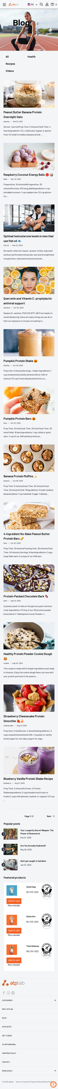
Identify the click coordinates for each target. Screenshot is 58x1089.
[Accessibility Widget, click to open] (53, 1084)
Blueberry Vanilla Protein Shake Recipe (28, 778)
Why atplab (7, 1009)
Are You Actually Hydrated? (33, 845)
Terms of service (22, 1082)
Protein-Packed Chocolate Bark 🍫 (26, 596)
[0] (52, 5)
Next (49, 816)
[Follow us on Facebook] (3, 992)
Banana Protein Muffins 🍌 (20, 476)
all (7, 57)
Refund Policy (47, 1082)
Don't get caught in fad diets (33, 861)
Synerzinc (30, 916)
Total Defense (32, 946)
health (31, 57)
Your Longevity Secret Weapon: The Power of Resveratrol (36, 832)
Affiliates (6, 1027)
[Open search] (41, 4)
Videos (10, 71)
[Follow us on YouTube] (13, 992)
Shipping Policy (9, 1053)
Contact (6, 1062)
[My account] (47, 4)
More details (14, 905)
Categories (7, 1000)
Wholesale (7, 1071)
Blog (4, 1018)
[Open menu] (4, 4)
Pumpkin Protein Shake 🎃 (20, 360)
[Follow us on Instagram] (8, 992)
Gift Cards (7, 1035)
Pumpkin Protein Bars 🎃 (20, 418)
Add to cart (14, 901)
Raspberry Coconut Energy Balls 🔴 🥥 (28, 174)
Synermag (31, 887)
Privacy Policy (35, 1082)
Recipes (10, 64)
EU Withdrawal (9, 1044)
